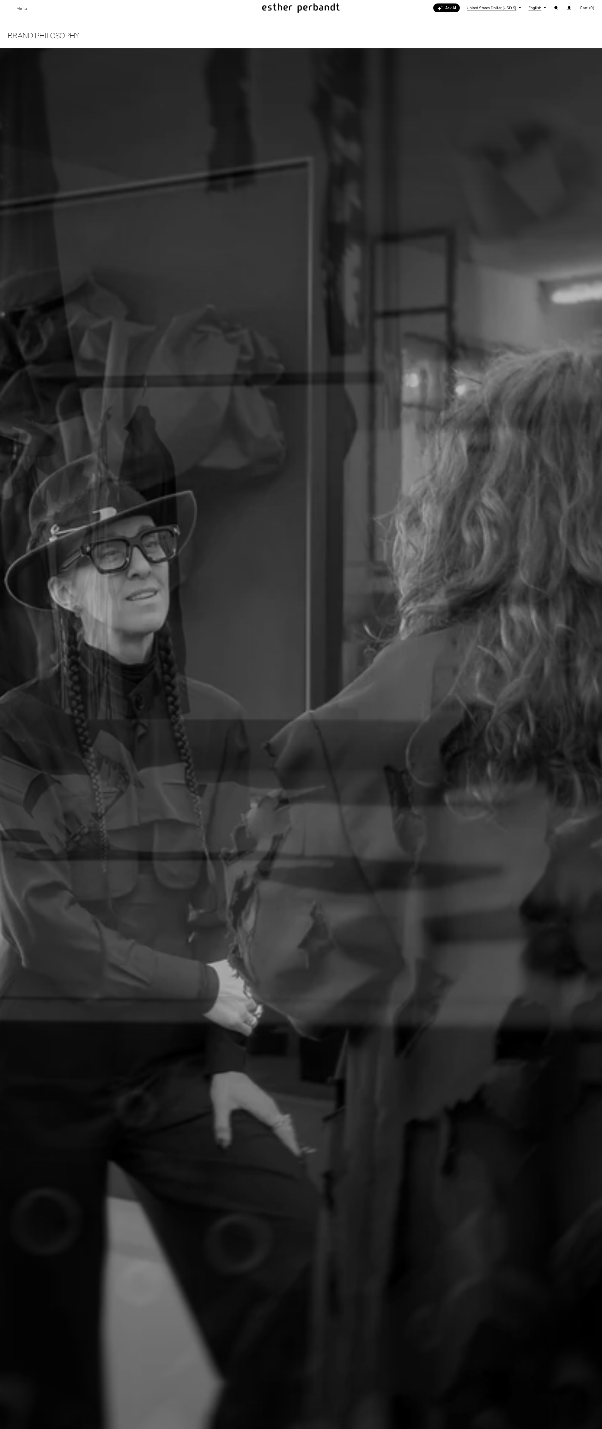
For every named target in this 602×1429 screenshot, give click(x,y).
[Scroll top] (592, 1419)
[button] (556, 8)
